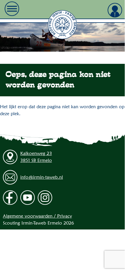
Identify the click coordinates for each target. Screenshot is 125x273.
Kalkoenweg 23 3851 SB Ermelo (36, 157)
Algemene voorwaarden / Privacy (37, 216)
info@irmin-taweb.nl (41, 177)
